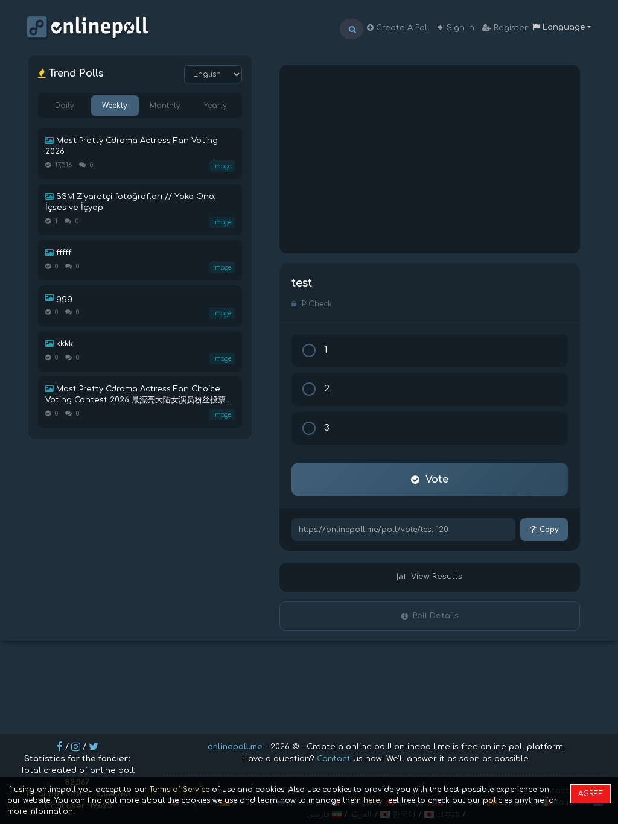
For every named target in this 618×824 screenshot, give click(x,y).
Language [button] (562, 27)
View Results (436, 576)
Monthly (165, 105)
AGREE (590, 794)
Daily (64, 105)
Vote (436, 479)
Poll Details (436, 616)
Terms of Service (179, 789)
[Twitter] (93, 747)
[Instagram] (75, 747)
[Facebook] (60, 747)
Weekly (114, 105)
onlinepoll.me (235, 747)
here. (372, 800)
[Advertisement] (429, 159)
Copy (547, 529)
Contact (334, 759)
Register (509, 28)
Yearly (215, 105)
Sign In (459, 28)
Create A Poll (402, 28)
